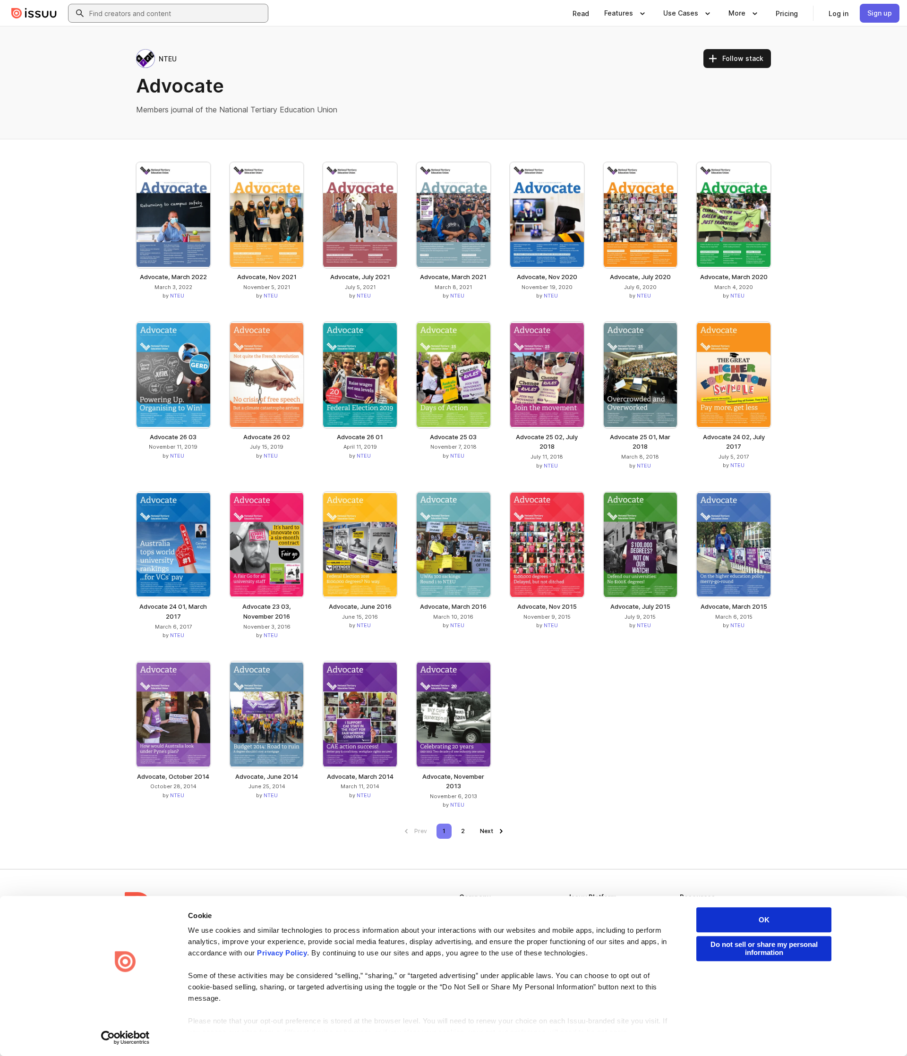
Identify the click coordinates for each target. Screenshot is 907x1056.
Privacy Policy (282, 953)
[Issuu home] (34, 13)
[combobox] (176, 13)
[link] (581, 13)
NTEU (177, 295)
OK (764, 920)
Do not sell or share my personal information (764, 948)
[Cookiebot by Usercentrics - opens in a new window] (125, 1037)
